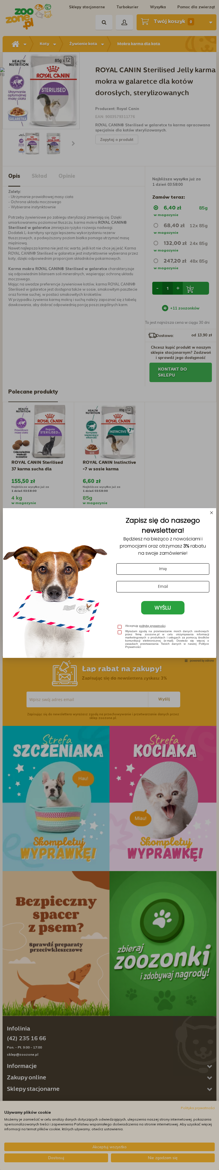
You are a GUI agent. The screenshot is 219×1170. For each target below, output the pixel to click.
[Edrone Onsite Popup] (109, 585)
